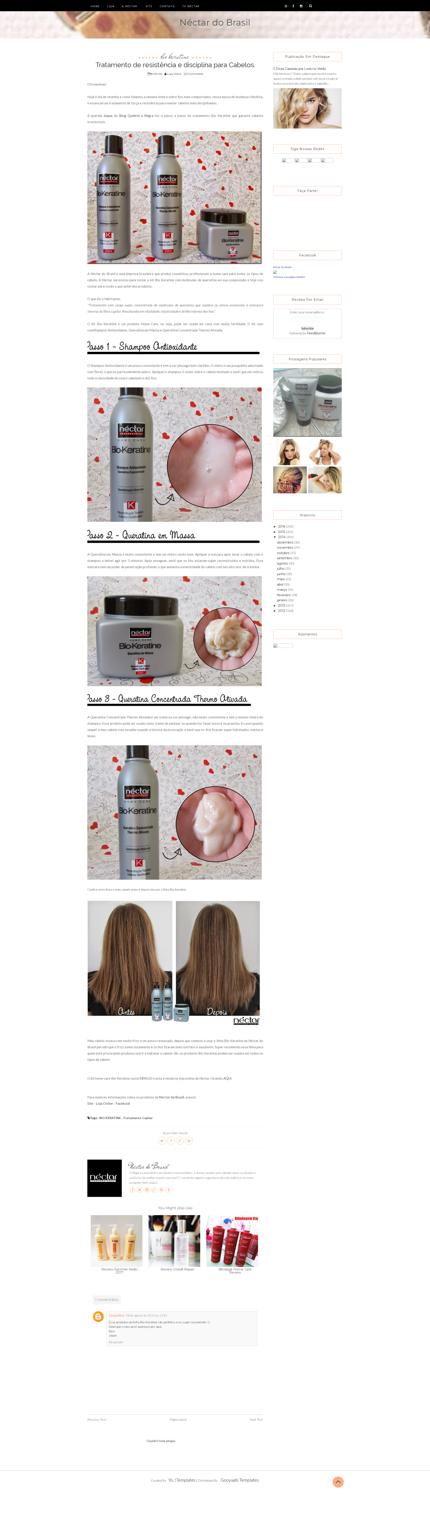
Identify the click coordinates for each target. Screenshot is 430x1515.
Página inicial (178, 1419)
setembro (285, 558)
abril (280, 584)
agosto (283, 563)
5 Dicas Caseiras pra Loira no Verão (299, 69)
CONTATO (167, 6)
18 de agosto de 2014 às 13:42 (146, 1315)
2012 (282, 611)
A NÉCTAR (129, 6)
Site (90, 1103)
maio (281, 579)
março (282, 590)
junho (282, 574)
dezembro (285, 542)
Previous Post (96, 1419)
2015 (282, 532)
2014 (282, 537)
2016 (282, 526)
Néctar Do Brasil (282, 267)
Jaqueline (117, 1315)
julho (281, 569)
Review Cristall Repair (177, 1269)
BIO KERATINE (175, 56)
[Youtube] (314, 164)
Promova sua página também (289, 277)
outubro (283, 553)
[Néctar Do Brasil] (275, 272)
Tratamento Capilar (138, 1118)
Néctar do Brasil (214, 22)
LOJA (111, 6)
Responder (116, 1342)
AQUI (227, 1078)
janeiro (282, 600)
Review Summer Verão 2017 (119, 1270)
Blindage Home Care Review (235, 1270)
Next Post (256, 1419)
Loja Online (105, 1103)
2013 (282, 606)
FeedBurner (316, 333)
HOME (95, 6)
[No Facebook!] (288, 164)
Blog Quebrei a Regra (136, 116)
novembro (285, 548)
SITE (149, 6)
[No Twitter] (301, 164)
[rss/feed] (327, 164)
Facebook (123, 1103)
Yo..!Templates (182, 1480)
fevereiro (284, 595)
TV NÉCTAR (191, 6)
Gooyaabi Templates (240, 1480)
